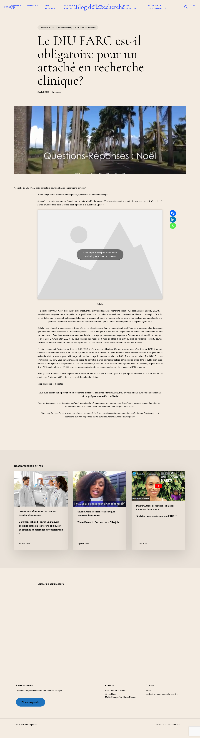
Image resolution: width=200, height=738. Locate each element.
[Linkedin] (173, 219)
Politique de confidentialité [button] (168, 724)
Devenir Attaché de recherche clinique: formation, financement (68, 27)
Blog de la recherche (100, 7)
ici (80, 356)
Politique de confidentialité (156, 7)
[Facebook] (173, 213)
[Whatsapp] (173, 226)
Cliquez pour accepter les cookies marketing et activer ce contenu (100, 254)
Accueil (17, 188)
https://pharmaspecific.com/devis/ (102, 396)
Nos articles (50, 7)
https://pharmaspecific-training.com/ (118, 417)
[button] (30, 702)
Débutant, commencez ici (24, 7)
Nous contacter (130, 7)
